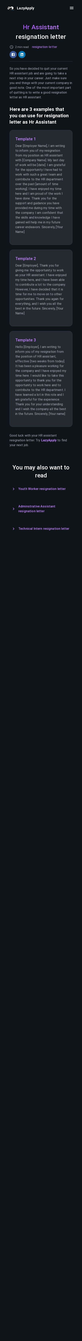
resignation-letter (44, 47)
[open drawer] (72, 8)
